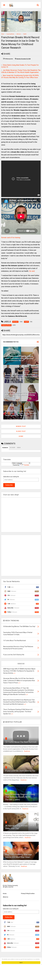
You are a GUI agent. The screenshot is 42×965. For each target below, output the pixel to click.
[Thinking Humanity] (11, 5)
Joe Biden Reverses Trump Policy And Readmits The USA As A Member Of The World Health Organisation (20, 71)
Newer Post (21, 426)
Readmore (27, 751)
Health (24, 34)
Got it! (21, 962)
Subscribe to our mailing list (11, 476)
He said (32, 271)
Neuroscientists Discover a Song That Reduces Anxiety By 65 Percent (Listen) (20, 797)
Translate (26, 465)
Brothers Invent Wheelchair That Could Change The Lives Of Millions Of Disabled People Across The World (21, 377)
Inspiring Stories (10, 34)
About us (5, 897)
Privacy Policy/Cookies (28, 893)
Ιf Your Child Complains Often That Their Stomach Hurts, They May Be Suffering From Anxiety (20, 395)
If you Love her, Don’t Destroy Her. (20, 771)
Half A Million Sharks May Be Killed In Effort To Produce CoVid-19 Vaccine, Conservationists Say (19, 358)
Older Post (21, 431)
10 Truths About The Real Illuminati (21, 742)
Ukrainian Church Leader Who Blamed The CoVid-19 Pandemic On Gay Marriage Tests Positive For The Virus (21, 413)
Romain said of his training (10, 238)
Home (2, 34)
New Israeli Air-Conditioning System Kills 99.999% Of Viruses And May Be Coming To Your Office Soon (20, 77)
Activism (19, 34)
